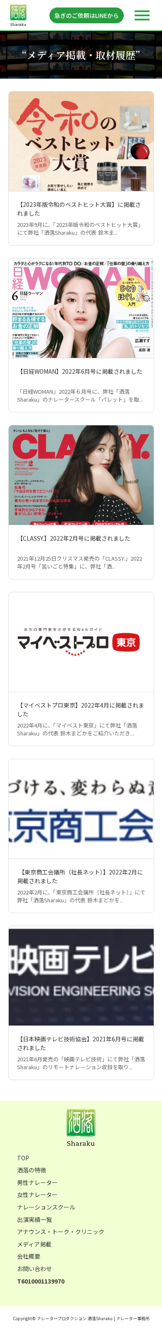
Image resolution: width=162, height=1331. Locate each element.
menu (142, 15)
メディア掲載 (34, 1244)
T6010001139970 (40, 1281)
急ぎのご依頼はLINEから (86, 15)
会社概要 (28, 1256)
